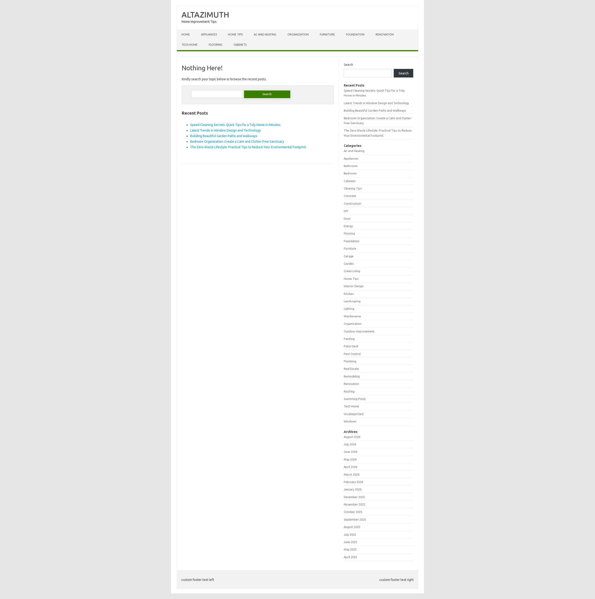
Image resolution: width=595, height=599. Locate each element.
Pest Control (352, 353)
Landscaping (352, 301)
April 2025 (350, 557)
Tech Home (190, 44)
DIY (346, 211)
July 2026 (350, 444)
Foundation (355, 34)
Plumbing (350, 361)
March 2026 (351, 474)
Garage (349, 256)
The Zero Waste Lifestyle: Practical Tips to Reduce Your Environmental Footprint (248, 147)
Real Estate (351, 368)
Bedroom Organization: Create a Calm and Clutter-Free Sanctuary (237, 141)
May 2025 (350, 549)
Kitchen (349, 293)
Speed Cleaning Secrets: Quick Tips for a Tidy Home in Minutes (235, 125)
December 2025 (354, 497)
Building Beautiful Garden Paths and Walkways (223, 136)
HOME (186, 34)
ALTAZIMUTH (205, 14)
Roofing (349, 391)
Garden (349, 263)
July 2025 (350, 534)
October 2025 (353, 511)
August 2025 (352, 526)
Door (347, 218)
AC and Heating (265, 34)
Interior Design (354, 286)
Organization (298, 34)
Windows (350, 421)
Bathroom (350, 165)
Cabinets (240, 44)
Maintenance (352, 316)
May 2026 (350, 459)
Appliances (209, 34)
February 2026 (353, 481)
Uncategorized (354, 413)
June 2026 (350, 451)
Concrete (350, 195)
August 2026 (352, 436)
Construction (352, 203)
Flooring (215, 44)
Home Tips (235, 34)
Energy (348, 226)
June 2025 (350, 542)
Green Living (352, 271)
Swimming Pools (355, 398)
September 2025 (355, 519)
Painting (349, 338)
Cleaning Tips (353, 188)
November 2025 (354, 504)
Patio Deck (351, 346)
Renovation (385, 34)
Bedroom (350, 173)
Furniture (327, 34)
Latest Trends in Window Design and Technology (225, 130)
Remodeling (352, 376)
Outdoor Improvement (359, 331)
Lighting (349, 308)
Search (348, 64)
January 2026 (352, 489)
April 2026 (350, 466)
